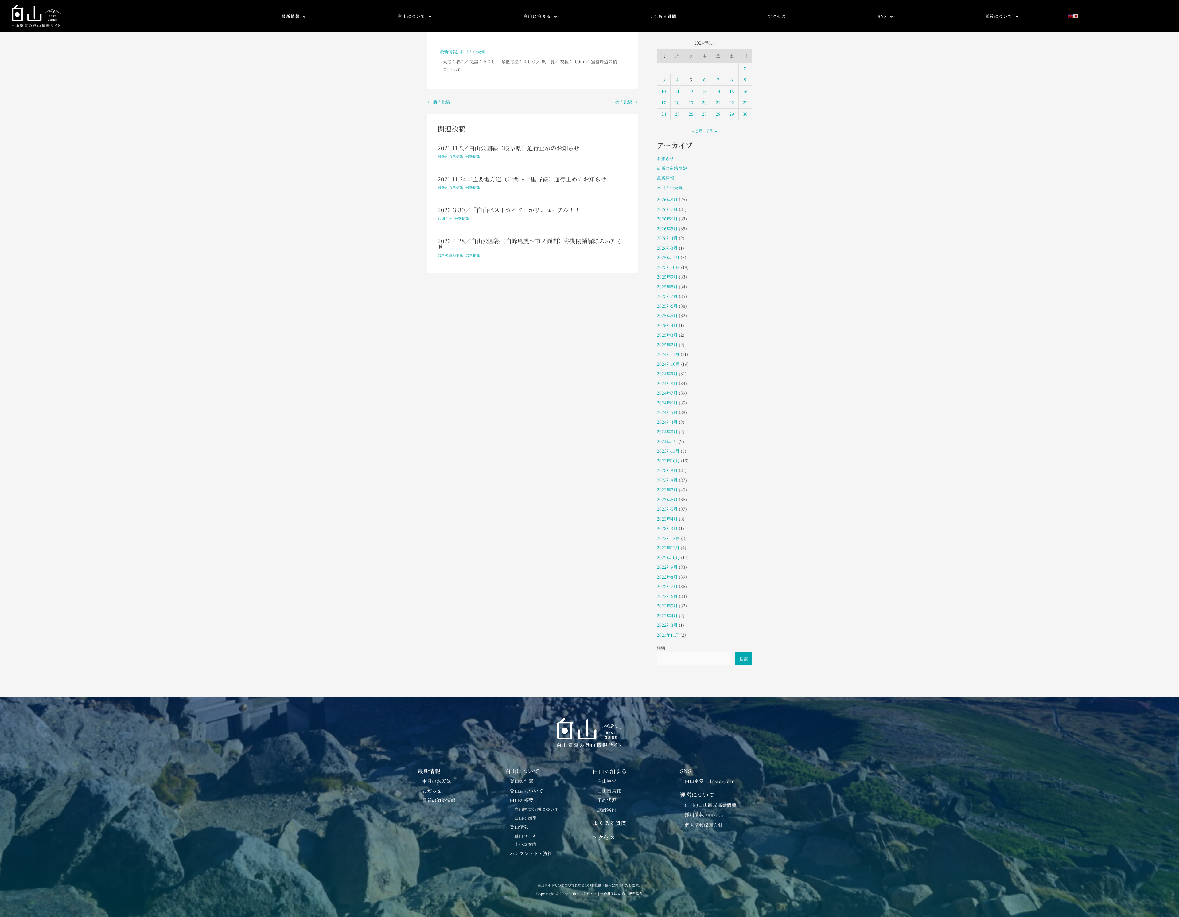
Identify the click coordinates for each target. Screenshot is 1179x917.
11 (677, 91)
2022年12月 (668, 538)
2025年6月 (667, 306)
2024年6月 (667, 403)
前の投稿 (438, 102)
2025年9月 (667, 277)
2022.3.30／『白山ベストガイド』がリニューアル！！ (509, 209)
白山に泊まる (537, 16)
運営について (999, 16)
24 (663, 114)
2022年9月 (667, 567)
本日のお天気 (472, 52)
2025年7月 (667, 296)
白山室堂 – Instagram (710, 781)
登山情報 (519, 826)
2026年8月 (667, 199)
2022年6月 (667, 596)
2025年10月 (668, 267)
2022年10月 (668, 557)
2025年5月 (667, 315)
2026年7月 (667, 209)
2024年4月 (667, 422)
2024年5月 (667, 412)
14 (718, 91)
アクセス (777, 16)
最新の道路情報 (450, 156)
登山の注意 (522, 781)
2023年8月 (667, 480)
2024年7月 (667, 393)
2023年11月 (668, 451)
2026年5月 (667, 228)
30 (745, 114)
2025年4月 (667, 325)
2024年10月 (668, 364)
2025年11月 (668, 257)
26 (690, 114)
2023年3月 (667, 528)
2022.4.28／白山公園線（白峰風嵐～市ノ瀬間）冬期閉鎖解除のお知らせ (530, 243)
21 (718, 103)
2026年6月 (667, 219)
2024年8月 (667, 383)
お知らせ (445, 218)
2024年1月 (667, 441)
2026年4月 (667, 238)
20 (704, 103)
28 (718, 114)
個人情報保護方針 (704, 824)
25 (677, 114)
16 (745, 91)
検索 (661, 648)
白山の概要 (522, 800)
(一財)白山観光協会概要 (710, 804)
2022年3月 (667, 625)
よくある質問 (663, 16)
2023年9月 (667, 470)
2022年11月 (668, 547)
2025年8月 (667, 286)
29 (731, 114)
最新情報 (291, 16)
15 (732, 91)
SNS (882, 16)
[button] (294, 16)
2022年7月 (667, 586)
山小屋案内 (525, 844)
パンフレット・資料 (531, 853)
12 (691, 91)
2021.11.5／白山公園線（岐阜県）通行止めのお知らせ (508, 148)
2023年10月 (668, 461)
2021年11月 (668, 635)
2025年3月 (667, 335)
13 (704, 91)
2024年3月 (667, 431)
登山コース (525, 836)
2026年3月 (667, 248)
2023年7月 (667, 489)
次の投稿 (626, 102)
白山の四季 (525, 818)
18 (677, 103)
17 (663, 103)
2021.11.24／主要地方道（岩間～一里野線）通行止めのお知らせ (522, 179)
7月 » (711, 131)
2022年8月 (667, 577)
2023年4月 (667, 519)
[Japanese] (1076, 15)
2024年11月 (668, 354)
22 (731, 103)
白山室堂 (606, 781)
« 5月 (697, 131)
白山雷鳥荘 (609, 790)
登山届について (526, 790)
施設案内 (606, 809)
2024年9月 (667, 373)
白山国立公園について (536, 809)
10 (663, 91)
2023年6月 (667, 499)
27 (704, 114)
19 (691, 103)
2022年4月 (667, 615)
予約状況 (606, 800)
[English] (1070, 15)
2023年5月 (667, 509)
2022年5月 (667, 606)
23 (745, 103)
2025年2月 (667, 344)
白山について (412, 16)
